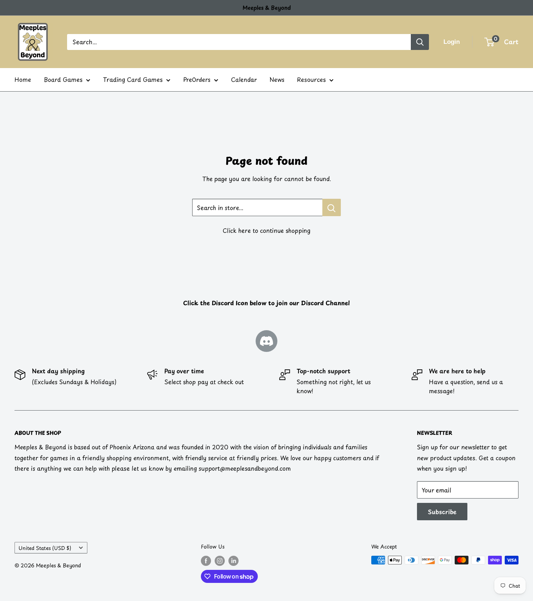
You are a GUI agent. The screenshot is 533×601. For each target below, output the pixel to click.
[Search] (420, 42)
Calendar (244, 79)
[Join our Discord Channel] (266, 341)
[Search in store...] (331, 207)
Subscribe (442, 511)
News (276, 79)
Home (23, 79)
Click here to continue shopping (266, 230)
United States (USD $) (44, 548)
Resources (311, 79)
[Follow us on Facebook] (206, 561)
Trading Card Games (132, 79)
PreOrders (196, 79)
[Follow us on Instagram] (220, 561)
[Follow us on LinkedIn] (233, 561)
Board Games (63, 79)
